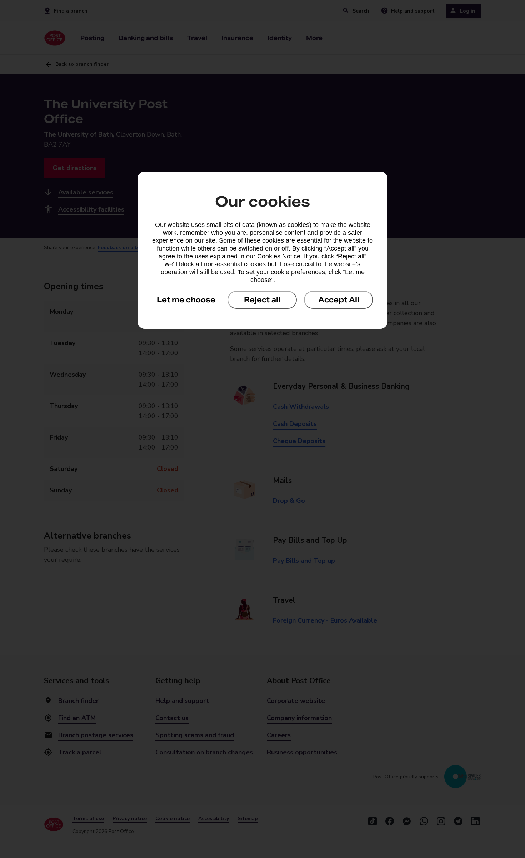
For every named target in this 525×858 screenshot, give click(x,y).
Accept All (338, 299)
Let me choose (186, 299)
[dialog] (263, 250)
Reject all (262, 299)
